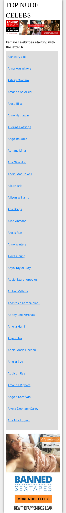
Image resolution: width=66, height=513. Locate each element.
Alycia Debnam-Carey (23, 408)
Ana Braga (15, 209)
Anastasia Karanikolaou (24, 303)
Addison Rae (16, 373)
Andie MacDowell (20, 174)
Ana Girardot (17, 162)
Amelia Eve (15, 361)
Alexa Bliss (15, 103)
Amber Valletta (18, 291)
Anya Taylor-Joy (19, 268)
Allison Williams (18, 197)
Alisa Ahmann (17, 221)
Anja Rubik (15, 338)
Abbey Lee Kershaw (21, 315)
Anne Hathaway (19, 115)
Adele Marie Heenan (22, 350)
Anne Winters (17, 244)
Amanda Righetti (19, 385)
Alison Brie (15, 185)
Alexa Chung (16, 256)
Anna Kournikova (19, 68)
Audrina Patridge (19, 127)
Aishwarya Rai (17, 56)
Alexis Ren (15, 232)
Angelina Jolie (17, 139)
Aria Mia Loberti (19, 420)
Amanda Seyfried (20, 92)
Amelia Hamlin (17, 326)
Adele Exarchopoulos (23, 279)
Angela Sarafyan (19, 397)
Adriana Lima (17, 150)
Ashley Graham (18, 80)
